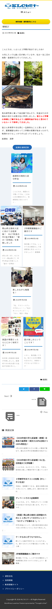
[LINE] (45, 389)
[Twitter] (24, 389)
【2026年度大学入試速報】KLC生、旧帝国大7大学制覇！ (31, 461)
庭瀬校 (22, 33)
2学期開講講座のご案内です (28, 553)
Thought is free (41, 603)
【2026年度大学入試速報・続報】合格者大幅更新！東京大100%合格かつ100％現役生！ (32, 440)
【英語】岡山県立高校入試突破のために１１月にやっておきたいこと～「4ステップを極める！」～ (31, 517)
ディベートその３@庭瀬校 (27, 497)
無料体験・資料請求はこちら (26, 21)
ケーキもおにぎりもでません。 (29, 536)
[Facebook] (34, 389)
